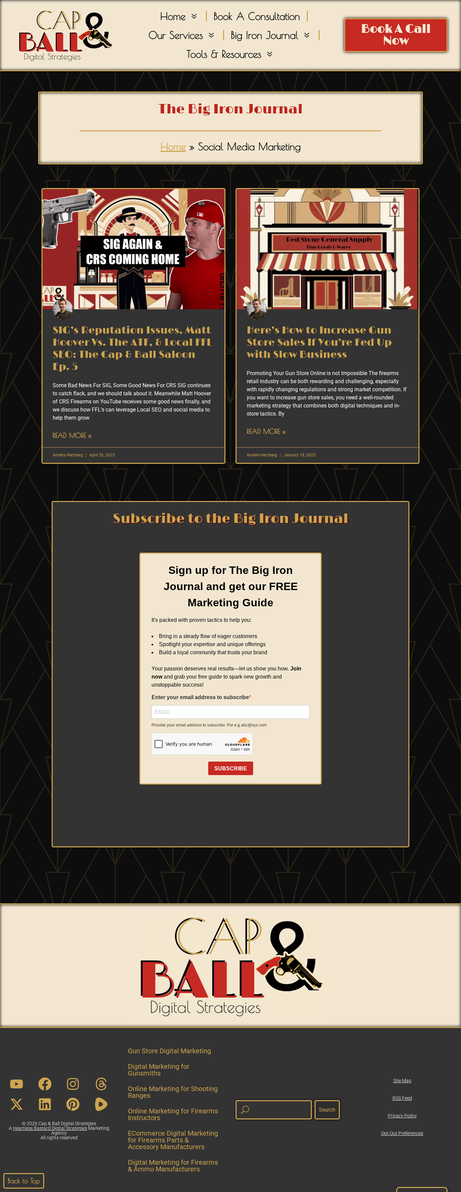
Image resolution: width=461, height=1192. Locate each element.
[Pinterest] (73, 1104)
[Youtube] (16, 1084)
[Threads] (101, 1084)
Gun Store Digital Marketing (169, 1051)
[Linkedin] (45, 1104)
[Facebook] (45, 1084)
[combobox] (274, 1109)
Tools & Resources (224, 54)
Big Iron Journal (264, 35)
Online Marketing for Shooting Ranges (173, 1092)
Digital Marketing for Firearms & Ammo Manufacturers (173, 1165)
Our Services (175, 35)
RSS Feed (402, 1098)
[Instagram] (73, 1084)
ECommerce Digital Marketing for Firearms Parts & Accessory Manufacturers (173, 1140)
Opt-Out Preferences (402, 1133)
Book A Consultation (257, 16)
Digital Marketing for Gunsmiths (158, 1069)
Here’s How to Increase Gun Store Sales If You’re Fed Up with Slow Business (319, 342)
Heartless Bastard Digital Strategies (50, 1128)
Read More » (72, 435)
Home (173, 16)
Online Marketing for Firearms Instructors (173, 1114)
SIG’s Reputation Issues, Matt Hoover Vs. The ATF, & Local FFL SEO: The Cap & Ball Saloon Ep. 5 (132, 348)
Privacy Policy (402, 1115)
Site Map (402, 1080)
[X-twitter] (16, 1104)
